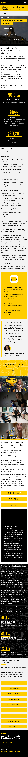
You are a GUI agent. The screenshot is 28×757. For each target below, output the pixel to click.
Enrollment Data (8, 28)
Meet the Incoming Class (13, 493)
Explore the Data (13, 505)
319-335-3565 (7, 743)
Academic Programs (13, 721)
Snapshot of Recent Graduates (11, 34)
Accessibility (4, 753)
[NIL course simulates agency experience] (14, 415)
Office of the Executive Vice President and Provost (12, 8)
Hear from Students (13, 499)
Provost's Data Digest (13, 683)
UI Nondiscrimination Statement (14, 751)
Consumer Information (13, 693)
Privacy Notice (4, 751)
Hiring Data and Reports (13, 710)
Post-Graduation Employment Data (12, 39)
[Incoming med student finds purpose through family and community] (14, 384)
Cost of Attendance (13, 699)
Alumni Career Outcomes (13, 716)
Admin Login (6, 746)
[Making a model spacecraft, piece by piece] (14, 431)
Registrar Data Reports (13, 688)
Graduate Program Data (13, 704)
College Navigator (13, 726)
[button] (25, 2)
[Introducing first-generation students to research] (14, 399)
